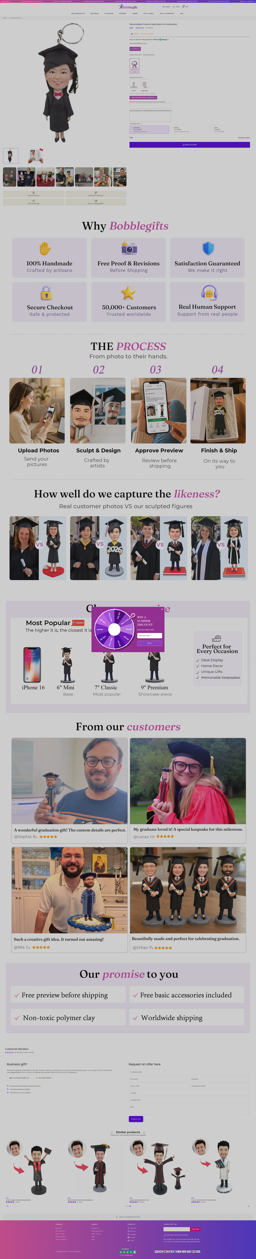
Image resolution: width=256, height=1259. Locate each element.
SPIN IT (149, 643)
